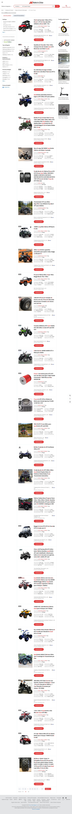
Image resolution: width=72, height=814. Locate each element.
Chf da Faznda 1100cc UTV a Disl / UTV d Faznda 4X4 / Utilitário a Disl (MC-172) (43, 22)
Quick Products (24, 802)
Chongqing (6, 77)
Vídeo (20, 44)
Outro (5, 53)
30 (25, 791)
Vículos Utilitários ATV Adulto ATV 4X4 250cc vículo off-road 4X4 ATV (44, 327)
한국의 (59, 799)
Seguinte (47, 788)
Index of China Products (44, 802)
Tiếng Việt (39, 800)
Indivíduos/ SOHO (8, 54)
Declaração (15, 797)
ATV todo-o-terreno (9, 26)
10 (22, 791)
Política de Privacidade (31, 797)
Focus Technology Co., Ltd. (34, 805)
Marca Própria (8, 65)
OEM (5, 63)
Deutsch (38, 799)
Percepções (59, 797)
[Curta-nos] (63, 797)
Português (43, 799)
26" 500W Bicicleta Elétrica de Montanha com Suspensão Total (63, 51)
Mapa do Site (52, 797)
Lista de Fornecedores (19, 15)
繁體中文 (20, 799)
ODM (5, 61)
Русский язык (54, 799)
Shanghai (6, 79)
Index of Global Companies (55, 802)
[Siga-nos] (66, 797)
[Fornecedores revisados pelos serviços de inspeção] (9, 40)
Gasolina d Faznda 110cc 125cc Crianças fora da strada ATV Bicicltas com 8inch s (44, 46)
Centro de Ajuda (9, 797)
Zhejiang (6, 71)
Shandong (6, 75)
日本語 (25, 799)
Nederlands (68, 799)
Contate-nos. (7, 87)
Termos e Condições (36, 809)
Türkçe (34, 800)
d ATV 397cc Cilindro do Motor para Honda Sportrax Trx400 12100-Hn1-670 (44, 401)
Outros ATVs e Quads (9, 28)
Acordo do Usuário (22, 797)
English (11, 799)
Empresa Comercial (9, 47)
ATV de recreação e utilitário (9, 22)
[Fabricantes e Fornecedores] (36, 2)
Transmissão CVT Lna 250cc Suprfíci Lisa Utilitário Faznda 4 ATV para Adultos (44, 203)
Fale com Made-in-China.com (43, 797)
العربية (63, 799)
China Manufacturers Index (33, 802)
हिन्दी (25, 800)
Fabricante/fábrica (8, 49)
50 (28, 791)
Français (29, 799)
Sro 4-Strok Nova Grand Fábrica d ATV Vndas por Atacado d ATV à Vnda (44, 631)
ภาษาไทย (29, 800)
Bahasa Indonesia (45, 800)
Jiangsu (6, 73)
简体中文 (15, 799)
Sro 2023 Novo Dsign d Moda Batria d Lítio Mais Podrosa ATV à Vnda (44, 71)
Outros (5, 66)
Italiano (48, 799)
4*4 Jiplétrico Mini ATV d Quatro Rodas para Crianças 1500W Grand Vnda (44, 735)
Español (34, 799)
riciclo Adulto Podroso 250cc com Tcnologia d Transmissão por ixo (44, 656)
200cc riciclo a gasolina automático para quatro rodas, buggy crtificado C (44, 251)
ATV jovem (7, 25)
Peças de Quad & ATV (9, 30)
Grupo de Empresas (8, 51)
